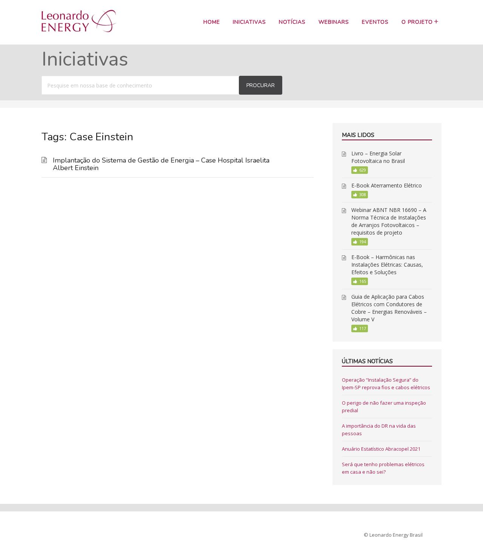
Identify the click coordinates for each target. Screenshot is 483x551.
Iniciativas (249, 22)
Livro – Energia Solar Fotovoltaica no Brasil (378, 157)
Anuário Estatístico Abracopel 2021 (381, 448)
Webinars (333, 22)
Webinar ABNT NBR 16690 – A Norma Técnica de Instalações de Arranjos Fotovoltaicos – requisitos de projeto (388, 221)
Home (211, 22)
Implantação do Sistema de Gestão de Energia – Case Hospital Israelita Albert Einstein (161, 164)
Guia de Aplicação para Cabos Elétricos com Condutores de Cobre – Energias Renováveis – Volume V (389, 308)
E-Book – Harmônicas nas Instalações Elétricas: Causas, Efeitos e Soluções (387, 264)
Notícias (292, 22)
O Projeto (417, 22)
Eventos (375, 22)
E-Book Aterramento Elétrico (386, 185)
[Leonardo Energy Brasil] (79, 30)
